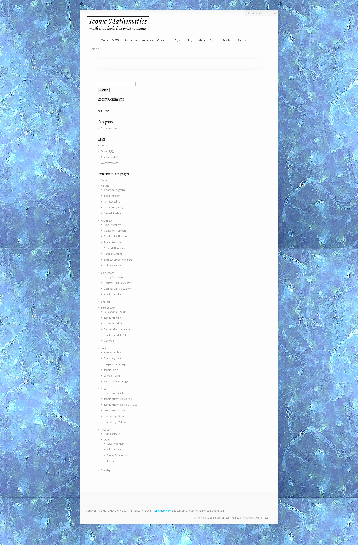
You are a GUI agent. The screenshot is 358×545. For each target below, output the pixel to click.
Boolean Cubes (112, 352)
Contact (214, 40)
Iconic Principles (113, 317)
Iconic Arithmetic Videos (118, 399)
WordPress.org (109, 162)
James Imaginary (113, 207)
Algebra (179, 40)
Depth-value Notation (116, 236)
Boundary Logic (113, 358)
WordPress (262, 517)
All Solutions (114, 449)
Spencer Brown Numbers (118, 259)
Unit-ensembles (112, 265)
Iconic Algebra (112, 195)
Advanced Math (116, 443)
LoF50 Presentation (115, 410)
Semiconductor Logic (116, 381)
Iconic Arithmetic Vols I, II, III (120, 404)
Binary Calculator (114, 277)
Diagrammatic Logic (115, 364)
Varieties (109, 341)
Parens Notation (113, 253)
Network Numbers (114, 248)
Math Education (113, 323)
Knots (110, 461)
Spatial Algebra (112, 213)
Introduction (130, 40)
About (202, 40)
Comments (110, 157)
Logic (191, 40)
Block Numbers (112, 224)
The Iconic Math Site (115, 335)
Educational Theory (115, 312)
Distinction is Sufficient (117, 393)
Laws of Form (112, 375)
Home (105, 40)
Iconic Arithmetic (113, 242)
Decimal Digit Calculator (118, 283)
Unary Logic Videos (115, 422)
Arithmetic (147, 40)
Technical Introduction (117, 329)
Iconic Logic (111, 370)
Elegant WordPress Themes (223, 517)
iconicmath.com (162, 510)
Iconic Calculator (114, 294)
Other (107, 439)
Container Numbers (115, 230)
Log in (104, 145)
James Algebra (112, 201)
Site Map (228, 40)
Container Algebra (114, 190)
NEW (115, 40)
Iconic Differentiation (119, 455)
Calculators (164, 40)
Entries (107, 151)
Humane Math (112, 433)
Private (241, 40)
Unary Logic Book (114, 416)
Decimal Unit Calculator (117, 288)
